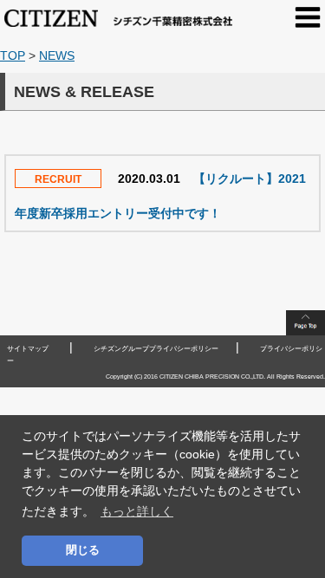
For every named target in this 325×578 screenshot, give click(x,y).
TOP (12, 55)
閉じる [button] (83, 550)
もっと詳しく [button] (137, 511)
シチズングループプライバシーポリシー (156, 349)
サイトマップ (28, 349)
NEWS (57, 55)
